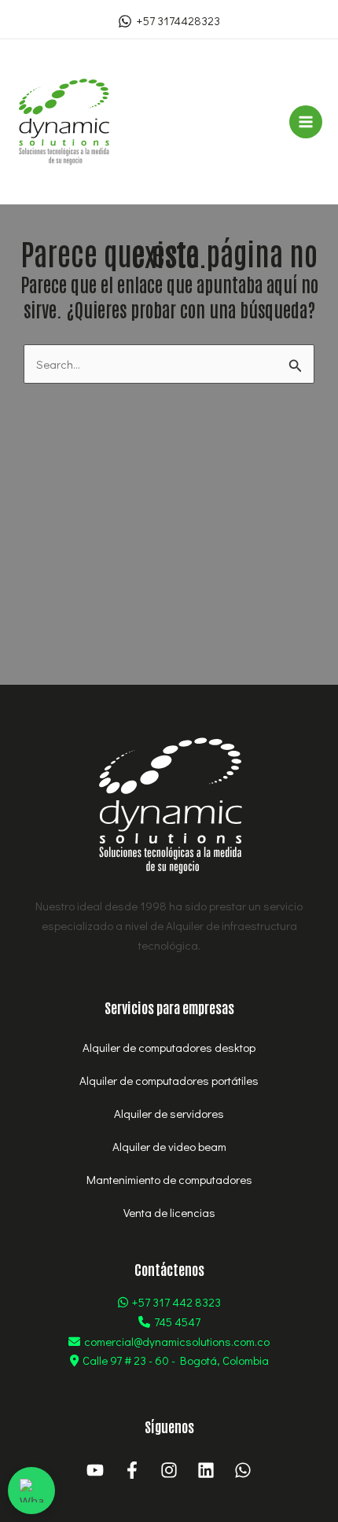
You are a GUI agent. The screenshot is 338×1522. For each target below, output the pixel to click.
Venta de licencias (169, 1212)
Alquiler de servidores (169, 1113)
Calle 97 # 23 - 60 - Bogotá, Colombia (176, 1360)
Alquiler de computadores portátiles (169, 1080)
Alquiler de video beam (169, 1146)
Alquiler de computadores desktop (169, 1047)
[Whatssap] (243, 1470)
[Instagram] (169, 1470)
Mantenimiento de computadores (169, 1179)
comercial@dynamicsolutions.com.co (177, 1341)
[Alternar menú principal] (306, 122)
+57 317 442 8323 (176, 1302)
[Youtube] (95, 1470)
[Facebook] (132, 1470)
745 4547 (177, 1321)
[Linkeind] (206, 1470)
